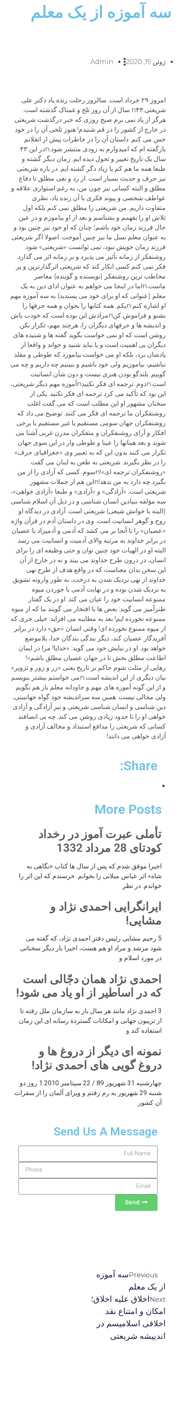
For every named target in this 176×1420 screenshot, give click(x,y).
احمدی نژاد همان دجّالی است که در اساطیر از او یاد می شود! (89, 986)
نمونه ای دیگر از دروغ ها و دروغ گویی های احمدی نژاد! (97, 1058)
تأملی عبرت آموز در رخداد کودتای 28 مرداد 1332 (100, 841)
